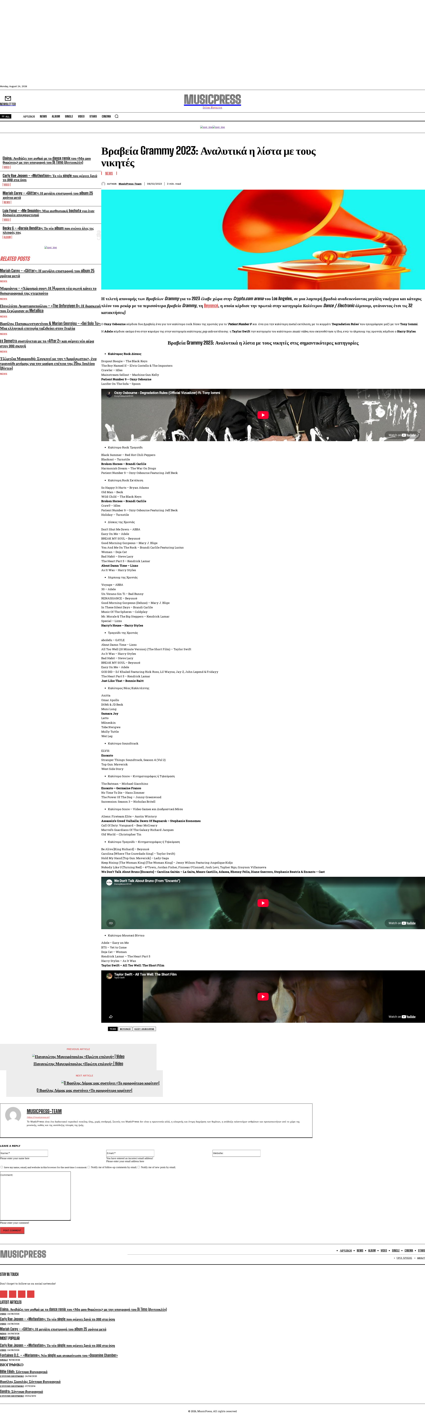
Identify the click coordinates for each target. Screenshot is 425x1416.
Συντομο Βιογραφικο (12, 1376)
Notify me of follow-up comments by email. (114, 1167)
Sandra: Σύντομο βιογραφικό (21, 1391)
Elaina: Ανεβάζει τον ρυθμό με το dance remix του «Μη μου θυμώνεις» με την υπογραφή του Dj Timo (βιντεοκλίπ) (47, 160)
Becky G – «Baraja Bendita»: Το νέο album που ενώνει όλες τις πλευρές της (48, 230)
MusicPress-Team (130, 183)
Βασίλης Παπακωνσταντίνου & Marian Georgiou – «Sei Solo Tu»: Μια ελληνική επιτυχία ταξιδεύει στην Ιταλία (50, 326)
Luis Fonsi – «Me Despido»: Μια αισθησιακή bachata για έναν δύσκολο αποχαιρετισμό (48, 212)
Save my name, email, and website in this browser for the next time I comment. (45, 1167)
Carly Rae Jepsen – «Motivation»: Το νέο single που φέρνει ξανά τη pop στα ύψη (50, 177)
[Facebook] (383, 183)
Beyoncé (125, 1029)
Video (6, 167)
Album (7, 237)
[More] (419, 183)
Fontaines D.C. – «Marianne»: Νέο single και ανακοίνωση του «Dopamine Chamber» (59, 1355)
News (7, 202)
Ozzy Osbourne (144, 1029)
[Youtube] (30, 1294)
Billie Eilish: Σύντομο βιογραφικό (23, 1371)
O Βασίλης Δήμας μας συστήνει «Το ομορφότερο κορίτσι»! (84, 1090)
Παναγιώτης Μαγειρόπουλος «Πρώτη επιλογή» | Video (78, 1063)
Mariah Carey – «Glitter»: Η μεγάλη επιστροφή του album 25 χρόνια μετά (48, 195)
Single (4, 1360)
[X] (395, 183)
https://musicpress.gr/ (38, 1117)
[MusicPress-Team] (104, 184)
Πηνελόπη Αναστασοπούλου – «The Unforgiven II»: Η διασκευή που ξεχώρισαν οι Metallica (50, 308)
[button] (117, 116)
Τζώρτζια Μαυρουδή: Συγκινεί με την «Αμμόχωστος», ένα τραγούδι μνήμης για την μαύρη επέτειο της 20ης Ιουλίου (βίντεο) (48, 363)
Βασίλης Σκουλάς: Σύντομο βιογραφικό (30, 1381)
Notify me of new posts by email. (158, 1167)
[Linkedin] (407, 183)
